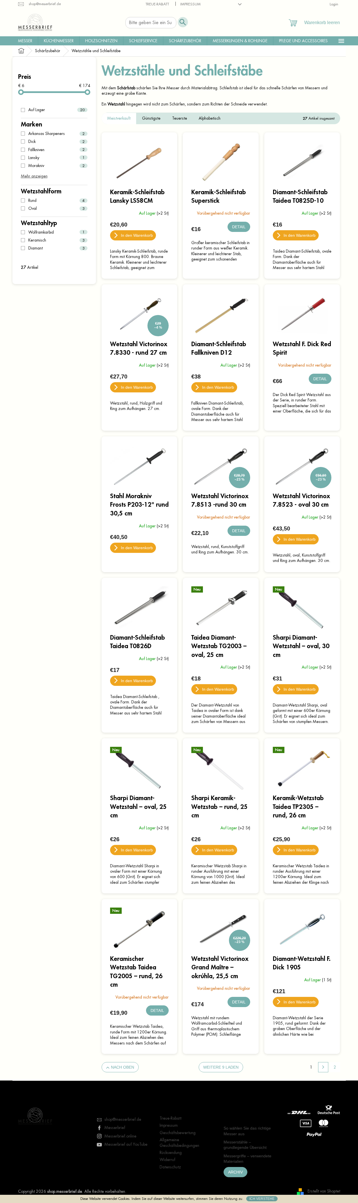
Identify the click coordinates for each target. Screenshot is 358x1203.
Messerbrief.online (120, 1136)
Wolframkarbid (56, 232)
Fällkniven (56, 150)
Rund (56, 200)
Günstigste (151, 118)
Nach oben (122, 1067)
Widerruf (167, 1160)
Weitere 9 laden (221, 1067)
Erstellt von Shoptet (324, 1191)
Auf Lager (56, 110)
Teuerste (179, 118)
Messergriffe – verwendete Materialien (247, 1159)
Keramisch (56, 240)
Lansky (56, 158)
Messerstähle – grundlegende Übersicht (245, 1145)
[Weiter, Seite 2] (323, 1067)
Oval (56, 208)
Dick (56, 141)
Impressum (190, 4)
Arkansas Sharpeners (56, 134)
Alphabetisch (209, 118)
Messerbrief (114, 1128)
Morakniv (56, 166)
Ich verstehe (262, 1199)
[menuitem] (25, 40)
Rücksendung (171, 1153)
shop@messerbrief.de (122, 1119)
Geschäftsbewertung (178, 1133)
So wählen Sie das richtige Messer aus (247, 1131)
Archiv (235, 1172)
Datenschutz (170, 1167)
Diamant (56, 248)
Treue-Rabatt (157, 4)
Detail (239, 227)
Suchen (183, 22)
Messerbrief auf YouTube (125, 1144)
